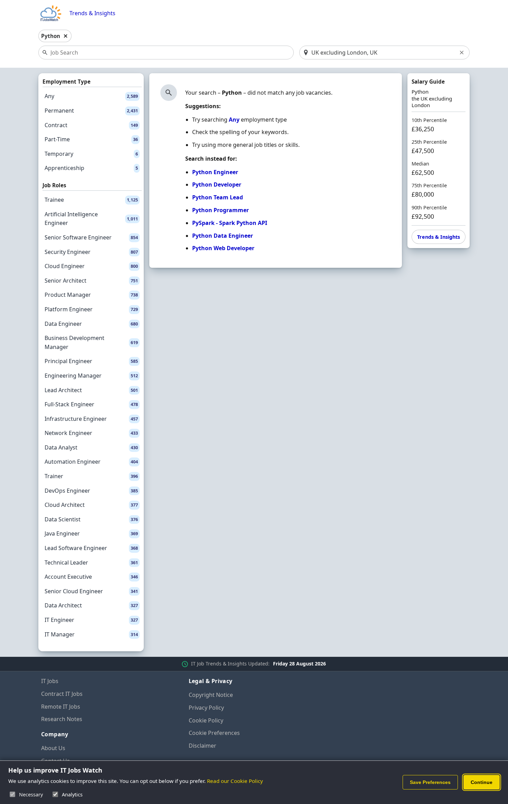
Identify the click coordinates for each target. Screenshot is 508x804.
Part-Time (91, 139)
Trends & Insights (92, 13)
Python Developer (216, 184)
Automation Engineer (91, 461)
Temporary (91, 154)
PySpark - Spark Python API (229, 223)
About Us (53, 748)
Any (91, 96)
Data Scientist (91, 519)
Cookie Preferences (214, 733)
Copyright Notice (211, 695)
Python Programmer (220, 210)
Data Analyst (91, 447)
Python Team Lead (217, 197)
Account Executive (91, 576)
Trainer (91, 476)
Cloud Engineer (91, 266)
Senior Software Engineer (91, 237)
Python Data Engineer (222, 235)
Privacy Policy (206, 707)
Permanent (91, 110)
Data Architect (91, 605)
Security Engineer (91, 252)
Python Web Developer (223, 248)
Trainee (91, 200)
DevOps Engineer (91, 490)
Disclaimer (202, 745)
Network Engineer (91, 433)
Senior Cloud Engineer (91, 591)
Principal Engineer (91, 361)
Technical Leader (91, 562)
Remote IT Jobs (60, 706)
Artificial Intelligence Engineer (91, 218)
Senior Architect (91, 280)
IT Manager (91, 634)
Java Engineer (91, 533)
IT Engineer (91, 620)
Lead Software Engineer (91, 548)
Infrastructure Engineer (91, 419)
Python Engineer (215, 172)
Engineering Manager (91, 375)
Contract (91, 125)
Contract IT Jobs (62, 694)
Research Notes (61, 719)
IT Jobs (49, 681)
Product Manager (91, 295)
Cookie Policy (206, 720)
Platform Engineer (91, 309)
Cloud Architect (91, 505)
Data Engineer (91, 324)
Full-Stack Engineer (91, 404)
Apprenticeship (91, 168)
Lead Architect (91, 390)
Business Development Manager (91, 342)
